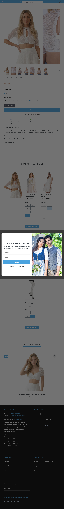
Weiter (17, 262)
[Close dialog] (60, 235)
